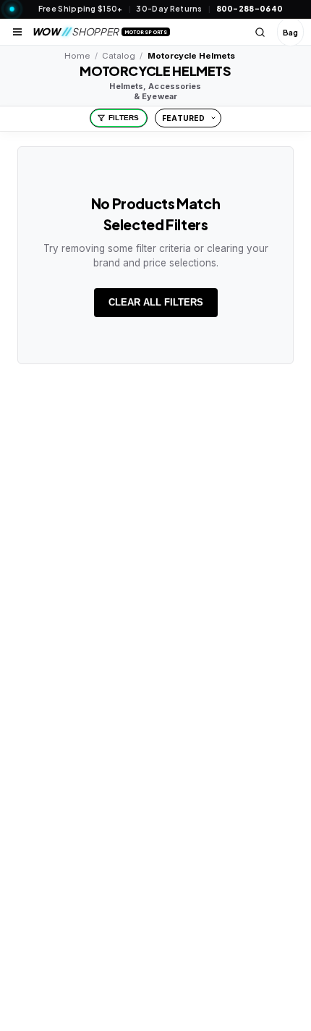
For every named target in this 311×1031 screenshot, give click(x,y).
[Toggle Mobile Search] (260, 32)
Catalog (118, 56)
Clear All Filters (155, 302)
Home (77, 56)
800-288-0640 (250, 8)
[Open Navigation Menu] (17, 32)
